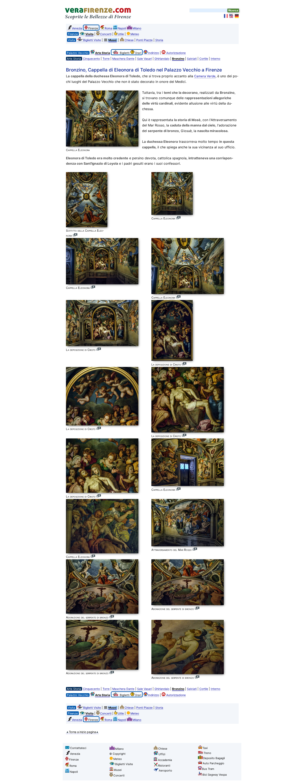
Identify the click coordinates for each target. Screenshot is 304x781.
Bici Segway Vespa (214, 774)
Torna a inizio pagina (82, 732)
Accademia (165, 760)
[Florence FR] (226, 16)
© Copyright (117, 753)
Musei (118, 769)
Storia (159, 40)
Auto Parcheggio (213, 763)
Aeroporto (165, 770)
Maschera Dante (123, 58)
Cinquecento (91, 58)
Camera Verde (204, 76)
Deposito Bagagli (214, 758)
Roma (108, 28)
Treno (207, 753)
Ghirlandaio (161, 58)
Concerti (105, 34)
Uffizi (161, 754)
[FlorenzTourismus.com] (237, 16)
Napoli (122, 28)
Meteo (134, 34)
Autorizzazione (176, 53)
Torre (106, 58)
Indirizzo (153, 53)
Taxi (205, 748)
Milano (137, 28)
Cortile (203, 58)
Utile (121, 34)
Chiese (129, 40)
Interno (215, 58)
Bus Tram (208, 768)
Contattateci (78, 748)
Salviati (192, 58)
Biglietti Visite (92, 40)
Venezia (77, 28)
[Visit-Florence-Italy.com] (231, 16)
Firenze (74, 759)
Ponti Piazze (144, 40)
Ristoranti (164, 765)
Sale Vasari (144, 58)
